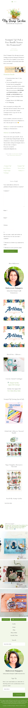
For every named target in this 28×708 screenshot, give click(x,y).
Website (6, 225)
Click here (6, 132)
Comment (6, 190)
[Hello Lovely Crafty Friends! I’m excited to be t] (14, 574)
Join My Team (14, 635)
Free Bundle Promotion (15, 155)
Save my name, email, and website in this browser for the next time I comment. (13, 236)
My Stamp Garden (14, 16)
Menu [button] (15, 1)
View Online (10, 391)
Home (14, 627)
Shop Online (17, 391)
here (8, 126)
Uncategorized (15, 153)
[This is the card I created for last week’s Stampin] (14, 545)
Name (5, 210)
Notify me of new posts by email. (13, 247)
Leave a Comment (14, 50)
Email (5, 217)
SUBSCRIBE (19, 694)
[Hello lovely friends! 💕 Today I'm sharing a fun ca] (14, 603)
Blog (14, 630)
